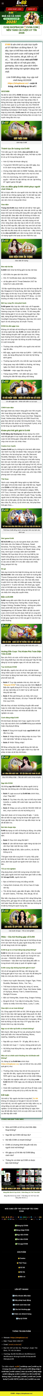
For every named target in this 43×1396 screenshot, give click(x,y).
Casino (22, 1258)
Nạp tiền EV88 (22, 1235)
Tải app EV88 (22, 1244)
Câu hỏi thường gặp (22, 1309)
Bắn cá (22, 1277)
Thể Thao (22, 1263)
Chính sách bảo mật (22, 1305)
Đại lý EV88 (22, 1318)
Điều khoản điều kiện (22, 1296)
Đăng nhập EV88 (22, 1230)
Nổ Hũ (22, 1272)
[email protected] (14, 1344)
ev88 (17, 1366)
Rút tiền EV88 (22, 1239)
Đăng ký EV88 (9, 685)
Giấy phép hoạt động (22, 1300)
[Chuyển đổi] (3, 1127)
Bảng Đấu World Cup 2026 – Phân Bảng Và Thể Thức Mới (21, 1192)
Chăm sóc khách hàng (22, 1314)
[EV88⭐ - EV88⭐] (21, 3)
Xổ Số (22, 1267)
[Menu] (3, 3)
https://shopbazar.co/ (18, 83)
